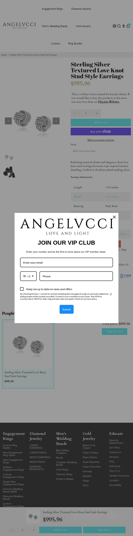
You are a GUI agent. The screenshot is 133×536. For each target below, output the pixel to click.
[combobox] (28, 276)
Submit (66, 309)
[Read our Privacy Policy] (111, 294)
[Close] (114, 217)
